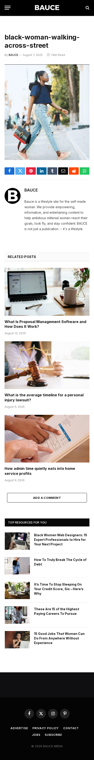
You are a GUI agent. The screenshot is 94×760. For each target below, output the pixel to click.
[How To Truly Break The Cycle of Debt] (17, 565)
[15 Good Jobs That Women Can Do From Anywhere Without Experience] (17, 639)
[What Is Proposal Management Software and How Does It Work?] (47, 292)
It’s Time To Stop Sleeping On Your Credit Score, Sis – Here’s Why (59, 588)
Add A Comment (47, 498)
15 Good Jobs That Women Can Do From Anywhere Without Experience (59, 638)
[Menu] (7, 8)
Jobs (36, 734)
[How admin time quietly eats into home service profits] (47, 439)
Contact (71, 728)
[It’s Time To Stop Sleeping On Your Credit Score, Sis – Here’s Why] (17, 590)
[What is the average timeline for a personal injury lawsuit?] (47, 365)
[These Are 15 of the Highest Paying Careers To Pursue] (17, 615)
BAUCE (13, 55)
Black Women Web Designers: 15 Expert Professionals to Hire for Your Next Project (60, 539)
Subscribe (53, 734)
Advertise (19, 728)
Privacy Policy (45, 728)
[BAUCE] (47, 8)
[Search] (87, 8)
